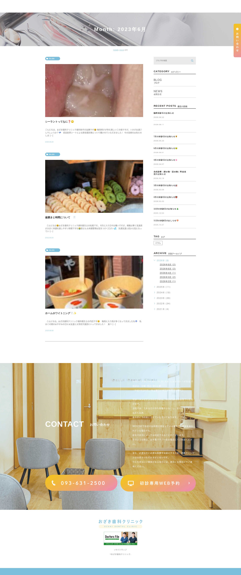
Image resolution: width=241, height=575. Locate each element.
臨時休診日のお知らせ (164, 113)
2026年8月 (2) (168, 265)
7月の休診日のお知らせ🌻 (166, 136)
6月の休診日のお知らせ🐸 (166, 148)
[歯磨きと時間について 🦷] (94, 186)
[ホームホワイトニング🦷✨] (94, 282)
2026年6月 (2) (168, 269)
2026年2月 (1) (168, 281)
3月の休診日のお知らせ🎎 (166, 185)
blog (52, 59)
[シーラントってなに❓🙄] (94, 90)
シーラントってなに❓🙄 (59, 121)
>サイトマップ (120, 550)
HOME (115, 50)
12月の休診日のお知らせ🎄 (166, 209)
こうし (158, 243)
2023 (121, 50)
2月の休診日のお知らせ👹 (166, 197)
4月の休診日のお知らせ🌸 (166, 160)
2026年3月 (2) (168, 277)
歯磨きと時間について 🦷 (60, 217)
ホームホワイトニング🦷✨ (60, 313)
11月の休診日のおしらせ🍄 (166, 220)
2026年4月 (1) (168, 273)
